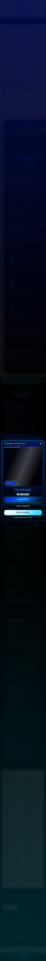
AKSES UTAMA (23, 499)
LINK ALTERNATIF (23, 506)
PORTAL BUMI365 (23, 512)
